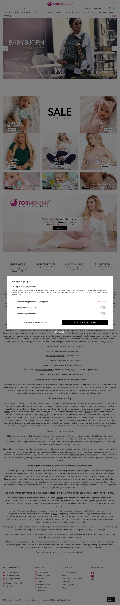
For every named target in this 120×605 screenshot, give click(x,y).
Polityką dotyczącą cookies (65, 290)
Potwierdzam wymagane (35, 322)
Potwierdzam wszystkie (85, 322)
